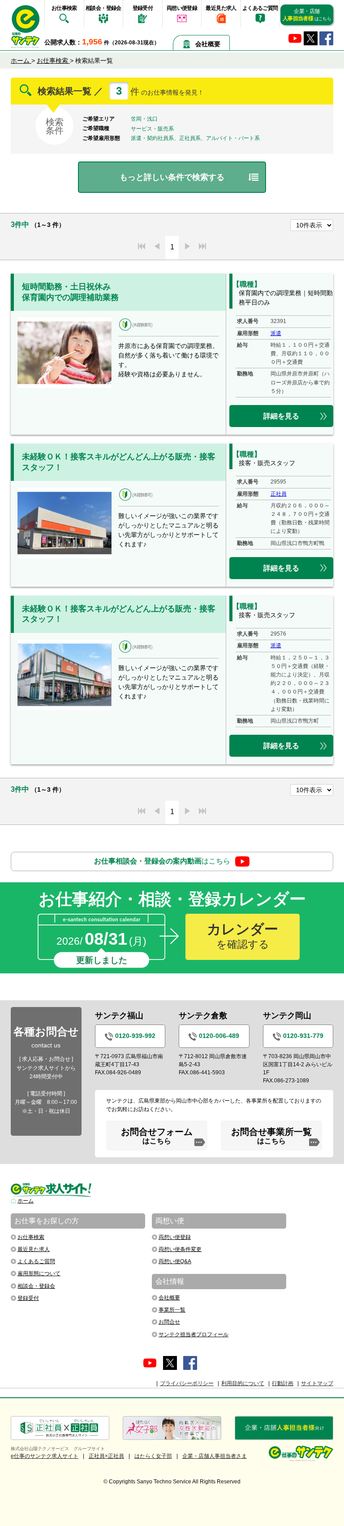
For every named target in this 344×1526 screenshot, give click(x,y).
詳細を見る (281, 416)
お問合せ (169, 1322)
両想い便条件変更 (180, 1249)
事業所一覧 (172, 1310)
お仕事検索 (64, 8)
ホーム (25, 1201)
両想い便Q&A (175, 1261)
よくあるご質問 (260, 8)
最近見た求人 (221, 8)
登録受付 (143, 8)
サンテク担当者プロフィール (193, 1334)
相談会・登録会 (103, 8)
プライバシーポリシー (187, 1383)
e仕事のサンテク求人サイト (44, 1456)
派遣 (276, 333)
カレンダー (242, 935)
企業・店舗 (307, 15)
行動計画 (282, 1383)
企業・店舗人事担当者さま (214, 1456)
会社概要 (207, 44)
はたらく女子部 (153, 1456)
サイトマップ (317, 1383)
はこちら (162, 861)
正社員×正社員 (106, 1456)
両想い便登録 (182, 8)
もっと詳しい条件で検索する (172, 177)
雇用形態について (38, 1273)
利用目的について (242, 1383)
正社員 (279, 494)
